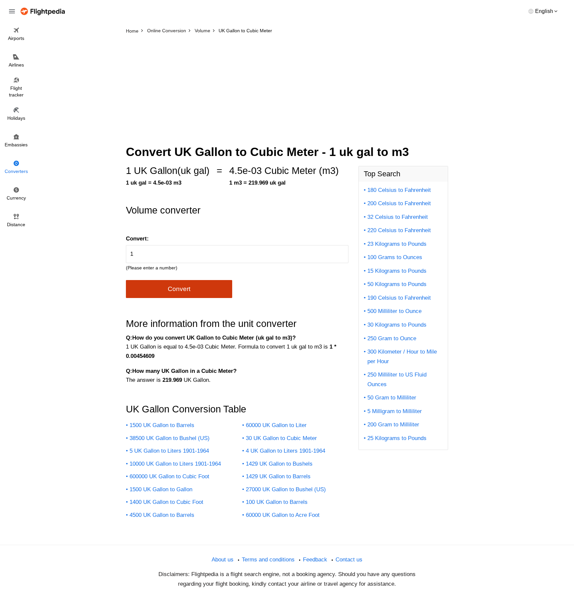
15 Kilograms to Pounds (397, 271)
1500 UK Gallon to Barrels (162, 425)
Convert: (137, 238)
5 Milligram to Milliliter (394, 411)
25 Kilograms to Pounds (397, 438)
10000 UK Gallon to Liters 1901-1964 (175, 464)
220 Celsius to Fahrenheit (399, 230)
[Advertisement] (287, 86)
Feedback (315, 559)
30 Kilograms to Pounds (397, 325)
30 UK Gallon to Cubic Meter (281, 438)
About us (223, 559)
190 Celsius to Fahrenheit (399, 298)
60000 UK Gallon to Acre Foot (283, 515)
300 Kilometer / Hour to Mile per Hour (402, 357)
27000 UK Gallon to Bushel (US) (286, 489)
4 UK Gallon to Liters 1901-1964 (285, 451)
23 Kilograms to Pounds (397, 244)
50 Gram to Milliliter (391, 397)
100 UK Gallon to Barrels (277, 502)
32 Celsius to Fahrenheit (397, 217)
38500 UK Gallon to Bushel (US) (170, 438)
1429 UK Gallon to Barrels (278, 476)
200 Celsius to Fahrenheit (399, 203)
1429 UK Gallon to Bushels (279, 464)
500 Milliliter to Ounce (394, 311)
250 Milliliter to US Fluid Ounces (397, 379)
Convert (179, 288)
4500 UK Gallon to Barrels (162, 515)
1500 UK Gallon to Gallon (161, 489)
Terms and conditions (268, 559)
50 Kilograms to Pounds (397, 284)
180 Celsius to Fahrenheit (399, 190)
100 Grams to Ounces (394, 257)
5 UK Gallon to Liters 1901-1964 (169, 451)
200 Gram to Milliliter (393, 424)
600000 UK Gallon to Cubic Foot (169, 476)
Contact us (348, 559)
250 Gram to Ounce (391, 338)
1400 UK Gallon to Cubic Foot (166, 502)
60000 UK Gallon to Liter (276, 425)
